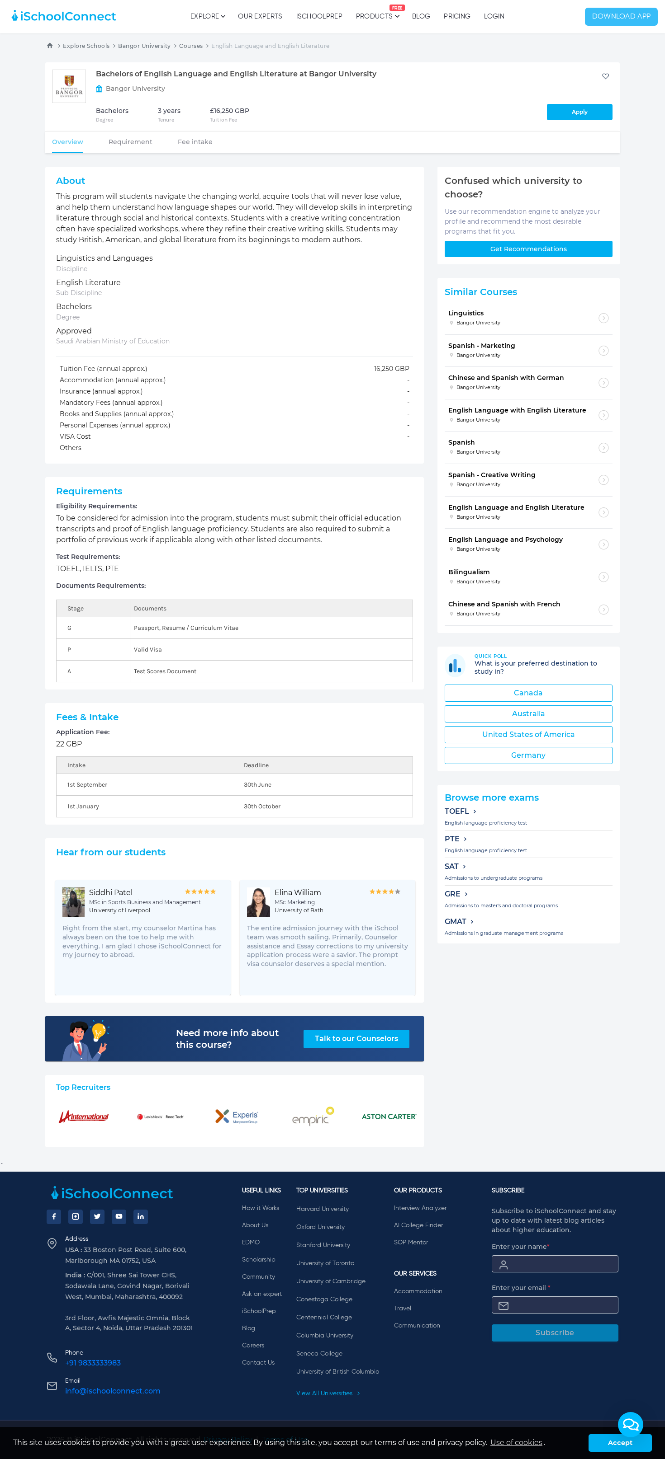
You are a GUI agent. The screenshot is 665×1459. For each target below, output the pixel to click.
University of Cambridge (331, 1281)
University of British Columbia (338, 1372)
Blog (421, 16)
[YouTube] (119, 1217)
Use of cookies (516, 1442)
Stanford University (323, 1245)
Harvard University (322, 1209)
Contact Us (258, 1363)
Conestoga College (324, 1299)
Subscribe (555, 1332)
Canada (528, 693)
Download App (621, 16)
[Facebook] (54, 1217)
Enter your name (521, 1247)
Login (494, 16)
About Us (255, 1225)
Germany (528, 755)
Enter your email (521, 1288)
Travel (402, 1308)
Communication (417, 1326)
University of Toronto (325, 1263)
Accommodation (418, 1291)
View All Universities (325, 1393)
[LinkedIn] (140, 1217)
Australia (528, 713)
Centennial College (324, 1317)
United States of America (528, 734)
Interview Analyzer (420, 1208)
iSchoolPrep (319, 16)
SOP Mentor (411, 1242)
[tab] (67, 142)
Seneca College (319, 1354)
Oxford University (320, 1227)
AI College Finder (418, 1225)
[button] (630, 1424)
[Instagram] (75, 1217)
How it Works (260, 1208)
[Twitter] (97, 1217)
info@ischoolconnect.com (113, 1391)
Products (374, 13)
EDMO (251, 1242)
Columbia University (324, 1335)
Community (258, 1277)
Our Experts (260, 16)
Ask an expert (262, 1294)
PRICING (457, 16)
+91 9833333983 (93, 1363)
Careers (253, 1345)
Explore (204, 16)
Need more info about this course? (227, 1038)
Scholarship (259, 1260)
